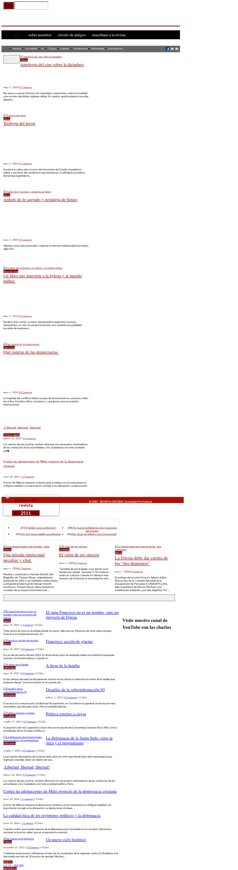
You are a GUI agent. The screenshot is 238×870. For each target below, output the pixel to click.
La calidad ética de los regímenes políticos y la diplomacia (51, 815)
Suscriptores (115, 48)
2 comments (27, 799)
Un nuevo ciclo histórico (66, 839)
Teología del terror (19, 123)
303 (16, 865)
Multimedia (97, 48)
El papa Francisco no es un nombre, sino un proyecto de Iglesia (82, 614)
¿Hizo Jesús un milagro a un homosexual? (93, 534)
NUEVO (8, 862)
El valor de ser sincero (79, 555)
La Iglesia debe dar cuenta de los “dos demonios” (141, 560)
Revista (17, 48)
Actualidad (31, 48)
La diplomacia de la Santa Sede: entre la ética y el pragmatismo (79, 740)
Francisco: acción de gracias (69, 641)
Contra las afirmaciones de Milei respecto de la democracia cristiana (60, 791)
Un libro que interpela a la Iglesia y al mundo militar (42, 278)
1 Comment (27, 625)
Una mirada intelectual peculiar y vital (24, 557)
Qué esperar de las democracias (31, 352)
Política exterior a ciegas (66, 713)
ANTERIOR (10, 868)
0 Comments (25, 87)
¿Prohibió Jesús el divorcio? (40, 527)
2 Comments (27, 476)
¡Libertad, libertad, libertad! (22, 427)
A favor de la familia (63, 665)
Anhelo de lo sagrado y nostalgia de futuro (40, 199)
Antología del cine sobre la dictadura (52, 64)
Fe (42, 48)
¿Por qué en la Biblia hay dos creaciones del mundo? (94, 529)
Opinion (65, 48)
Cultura (52, 48)
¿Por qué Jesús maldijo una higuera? (40, 534)
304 (21, 865)
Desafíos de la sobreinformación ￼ (75, 689)
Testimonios (80, 48)
